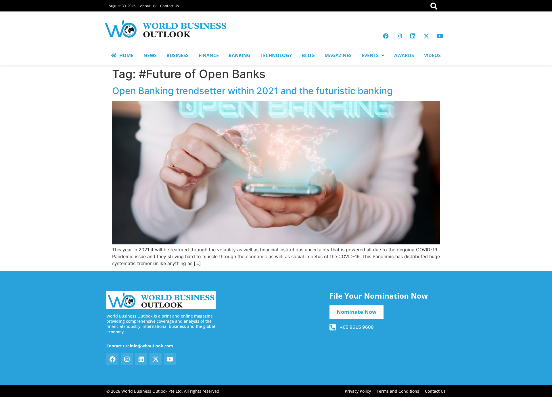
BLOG (308, 55)
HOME (126, 55)
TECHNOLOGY (276, 55)
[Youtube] (440, 36)
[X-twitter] (426, 36)
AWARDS (404, 55)
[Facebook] (386, 36)
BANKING (239, 55)
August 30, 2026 (122, 5)
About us (148, 5)
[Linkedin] (413, 36)
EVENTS (370, 55)
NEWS (150, 55)
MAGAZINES (338, 55)
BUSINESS (177, 55)
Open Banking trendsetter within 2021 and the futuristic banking (252, 90)
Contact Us (169, 5)
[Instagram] (399, 36)
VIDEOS (432, 55)
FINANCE (209, 55)
